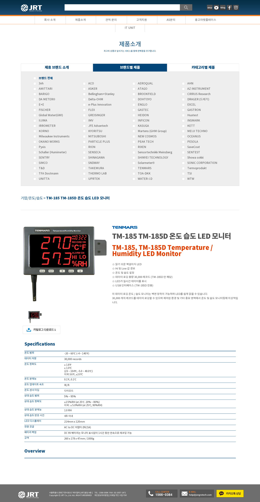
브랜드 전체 (46, 78)
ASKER (92, 88)
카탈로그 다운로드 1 (44, 330)
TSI (189, 173)
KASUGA (143, 125)
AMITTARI (45, 88)
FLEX (91, 110)
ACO (91, 83)
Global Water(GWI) (51, 115)
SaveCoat (193, 147)
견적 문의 (111, 20)
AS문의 (171, 20)
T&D (42, 168)
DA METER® (47, 99)
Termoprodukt (197, 168)
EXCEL (191, 104)
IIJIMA (43, 120)
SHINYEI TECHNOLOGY (153, 157)
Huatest (192, 115)
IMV (90, 120)
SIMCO (43, 163)
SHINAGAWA (96, 157)
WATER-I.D (145, 178)
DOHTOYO (145, 99)
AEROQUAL (145, 83)
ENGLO (142, 104)
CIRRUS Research (198, 94)
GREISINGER (96, 115)
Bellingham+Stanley (101, 94)
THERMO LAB (97, 173)
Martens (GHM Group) (152, 131)
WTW (190, 178)
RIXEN (142, 147)
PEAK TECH (146, 141)
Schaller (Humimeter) (53, 152)
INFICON (143, 120)
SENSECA (94, 152)
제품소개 (80, 20)
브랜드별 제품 (130, 67)
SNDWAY (94, 163)
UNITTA (44, 178)
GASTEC (143, 110)
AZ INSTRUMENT (198, 88)
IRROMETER (47, 125)
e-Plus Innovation (99, 104)
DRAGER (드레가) (198, 99)
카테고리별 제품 (203, 67)
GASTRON (194, 110)
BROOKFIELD (147, 94)
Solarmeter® (146, 163)
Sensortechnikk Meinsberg (155, 152)
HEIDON (143, 115)
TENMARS (144, 168)
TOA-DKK (144, 173)
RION (91, 147)
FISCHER (44, 110)
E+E (41, 104)
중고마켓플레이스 (205, 20)
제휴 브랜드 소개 (57, 67)
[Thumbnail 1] (35, 311)
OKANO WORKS (49, 141)
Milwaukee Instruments (54, 136)
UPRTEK (94, 178)
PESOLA (192, 141)
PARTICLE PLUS (99, 141)
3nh (41, 83)
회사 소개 (50, 20)
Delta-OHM (95, 99)
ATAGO (142, 88)
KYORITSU (95, 131)
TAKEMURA (96, 168)
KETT (191, 125)
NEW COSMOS (147, 136)
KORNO (44, 131)
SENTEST (193, 152)
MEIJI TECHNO (197, 131)
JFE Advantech (98, 125)
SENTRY (44, 157)
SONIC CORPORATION (202, 163)
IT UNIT (130, 27)
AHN (190, 83)
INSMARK (193, 120)
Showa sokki (195, 157)
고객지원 (141, 20)
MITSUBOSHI (97, 136)
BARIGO (44, 94)
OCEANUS (194, 136)
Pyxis (42, 147)
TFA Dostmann (48, 173)
